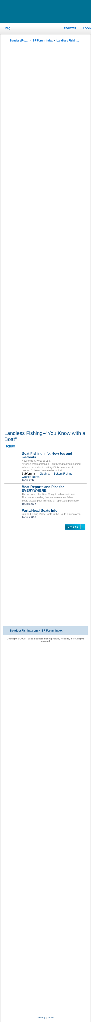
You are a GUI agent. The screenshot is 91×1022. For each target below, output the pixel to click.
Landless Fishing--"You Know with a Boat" (44, 436)
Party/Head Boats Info (39, 510)
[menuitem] (5, 28)
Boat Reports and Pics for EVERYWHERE (43, 488)
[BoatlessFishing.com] (45, 12)
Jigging (44, 473)
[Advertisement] (45, 237)
